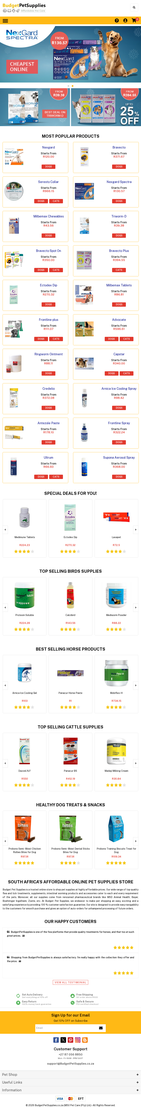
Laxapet (116, 537)
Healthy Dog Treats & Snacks (70, 804)
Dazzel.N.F (24, 770)
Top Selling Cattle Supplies (70, 727)
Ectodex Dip (70, 537)
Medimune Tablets (24, 537)
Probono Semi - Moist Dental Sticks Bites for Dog (70, 850)
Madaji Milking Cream (116, 770)
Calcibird (70, 615)
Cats (56, 201)
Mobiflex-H (116, 693)
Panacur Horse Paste (70, 693)
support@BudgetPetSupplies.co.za (70, 1063)
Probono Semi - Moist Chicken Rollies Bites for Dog (24, 850)
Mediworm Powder (116, 615)
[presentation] (5, 530)
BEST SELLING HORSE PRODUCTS (70, 649)
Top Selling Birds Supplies (70, 571)
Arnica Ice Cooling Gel (24, 693)
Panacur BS (70, 770)
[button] (68, 86)
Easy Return (36, 1002)
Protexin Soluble (24, 615)
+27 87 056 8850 (71, 1054)
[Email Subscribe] (101, 1028)
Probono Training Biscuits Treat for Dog (116, 850)
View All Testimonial (70, 982)
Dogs (48, 166)
